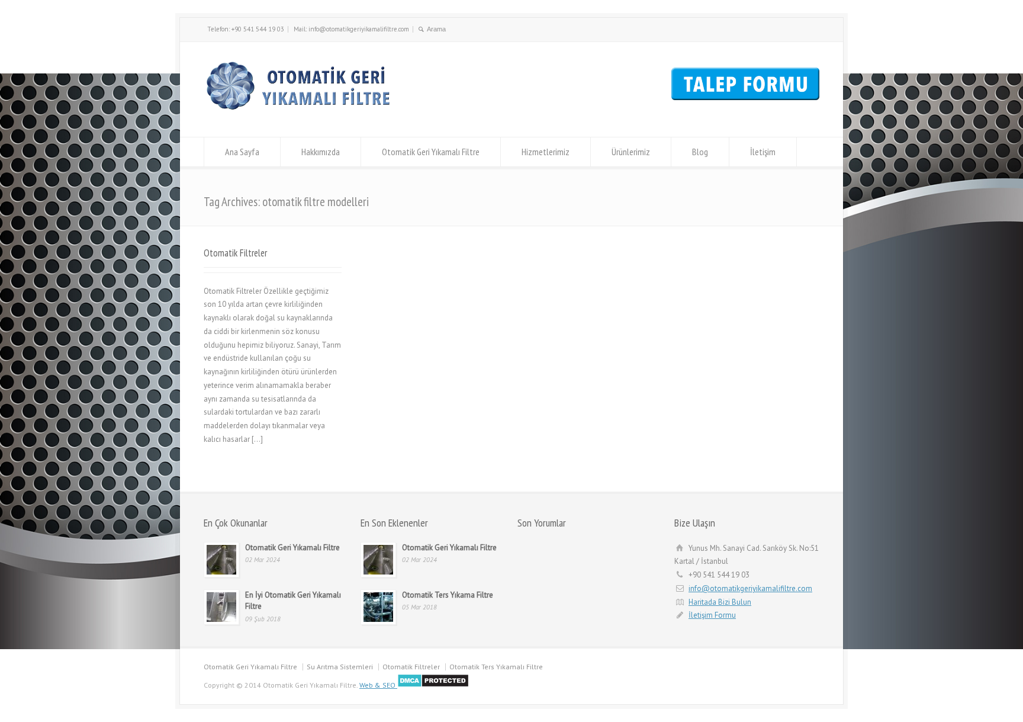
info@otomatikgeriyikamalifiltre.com (750, 588)
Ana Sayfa (242, 152)
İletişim (763, 152)
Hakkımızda (320, 152)
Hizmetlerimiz (546, 152)
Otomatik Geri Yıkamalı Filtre (431, 152)
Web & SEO (377, 685)
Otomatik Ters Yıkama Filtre (447, 595)
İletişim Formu (712, 615)
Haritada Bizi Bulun (720, 602)
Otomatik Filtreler (235, 252)
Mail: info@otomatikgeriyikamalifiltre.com (351, 29)
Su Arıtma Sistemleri (340, 666)
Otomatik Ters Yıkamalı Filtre (496, 666)
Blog (700, 152)
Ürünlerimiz (631, 152)
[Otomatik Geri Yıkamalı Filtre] (302, 115)
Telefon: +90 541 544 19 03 (245, 29)
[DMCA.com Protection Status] (432, 685)
